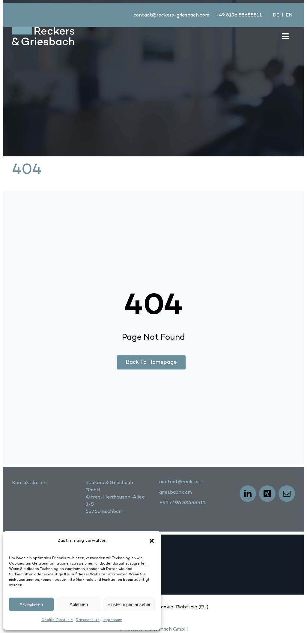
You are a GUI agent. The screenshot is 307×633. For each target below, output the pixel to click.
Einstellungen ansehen (129, 604)
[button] (152, 541)
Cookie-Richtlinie (57, 620)
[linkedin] (248, 493)
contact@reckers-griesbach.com (171, 15)
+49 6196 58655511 (239, 15)
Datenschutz (88, 620)
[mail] (287, 493)
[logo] (43, 30)
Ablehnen (79, 604)
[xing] (267, 493)
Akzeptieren (31, 604)
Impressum (112, 620)
